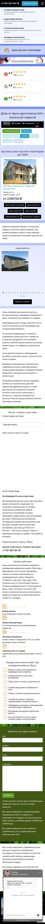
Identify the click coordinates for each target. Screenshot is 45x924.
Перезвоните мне (30, 3)
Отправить (8, 795)
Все (37, 126)
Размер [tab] (17, 123)
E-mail (4, 755)
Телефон (5, 746)
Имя (4, 736)
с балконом (26, 131)
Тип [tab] (7, 123)
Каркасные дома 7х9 (12, 217)
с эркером (24, 136)
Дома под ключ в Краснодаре (26, 50)
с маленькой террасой (11, 131)
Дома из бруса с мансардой (14, 205)
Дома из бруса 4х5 (15, 211)
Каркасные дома (30, 211)
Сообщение (6, 764)
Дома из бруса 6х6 (33, 205)
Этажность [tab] (29, 123)
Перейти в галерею (22, 302)
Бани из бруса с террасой (31, 217)
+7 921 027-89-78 (10, 3)
